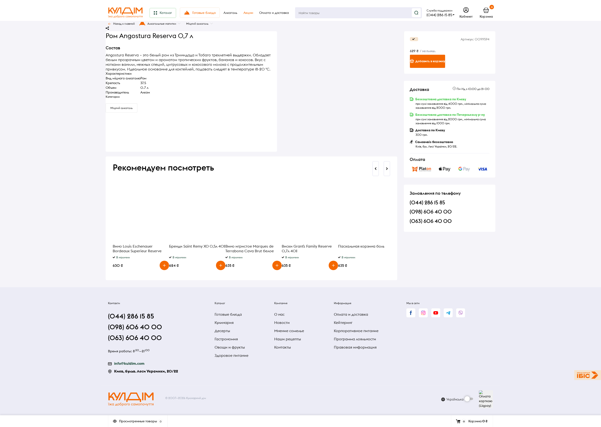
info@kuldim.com (129, 363)
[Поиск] (416, 12)
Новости (282, 322)
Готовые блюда (228, 314)
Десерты (222, 330)
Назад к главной (124, 23)
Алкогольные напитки (161, 23)
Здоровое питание (231, 355)
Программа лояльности (355, 339)
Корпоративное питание (356, 330)
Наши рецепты (287, 339)
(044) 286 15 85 (439, 14)
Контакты (282, 347)
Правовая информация (355, 347)
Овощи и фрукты (230, 347)
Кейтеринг (343, 322)
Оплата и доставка (351, 314)
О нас (279, 314)
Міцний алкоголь (197, 23)
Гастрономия (226, 339)
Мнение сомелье (289, 330)
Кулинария (224, 322)
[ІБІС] (587, 375)
